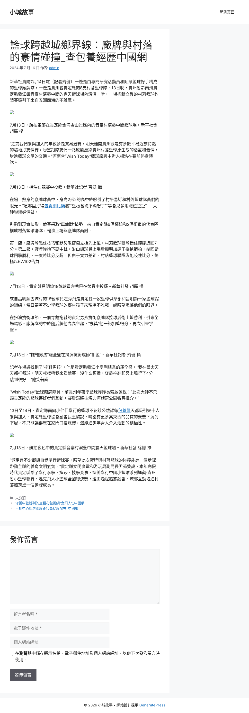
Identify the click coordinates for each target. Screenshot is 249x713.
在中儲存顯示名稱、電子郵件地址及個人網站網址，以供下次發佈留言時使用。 (87, 656)
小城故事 (22, 12)
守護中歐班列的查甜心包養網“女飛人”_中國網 (49, 503)
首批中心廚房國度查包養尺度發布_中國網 (46, 508)
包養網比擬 (54, 205)
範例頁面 (227, 12)
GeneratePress (152, 705)
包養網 (124, 410)
